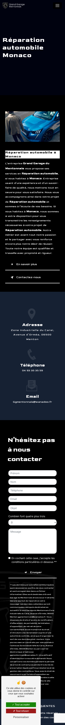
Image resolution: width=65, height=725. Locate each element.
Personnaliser (21, 717)
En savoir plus (26, 264)
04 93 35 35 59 (32, 370)
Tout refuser (22, 711)
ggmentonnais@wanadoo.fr (32, 401)
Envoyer (36, 572)
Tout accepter (22, 704)
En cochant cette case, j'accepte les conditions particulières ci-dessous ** (34, 560)
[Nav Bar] (57, 5)
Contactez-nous (28, 277)
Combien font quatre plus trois (26, 516)
